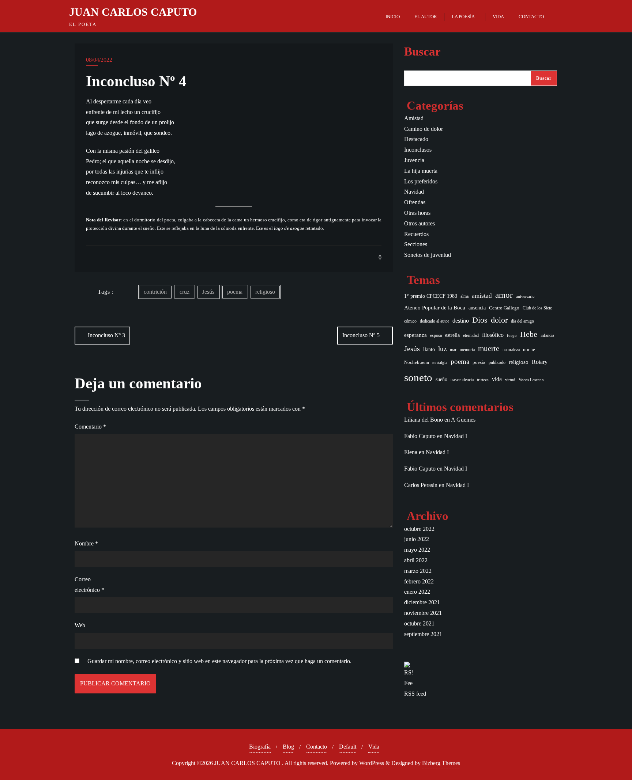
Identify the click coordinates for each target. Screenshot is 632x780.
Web (80, 625)
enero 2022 (417, 592)
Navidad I (455, 436)
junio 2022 (416, 539)
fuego (512, 336)
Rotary (540, 362)
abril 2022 (416, 560)
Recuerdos (416, 234)
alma (464, 296)
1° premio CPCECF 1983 (430, 296)
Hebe (528, 334)
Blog (288, 746)
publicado (497, 362)
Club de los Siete (537, 308)
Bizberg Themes (441, 763)
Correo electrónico (89, 584)
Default (347, 746)
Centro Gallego (504, 308)
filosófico (493, 335)
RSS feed (415, 693)
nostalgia (439, 363)
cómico (410, 321)
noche (529, 349)
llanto (429, 349)
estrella (452, 335)
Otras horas (417, 213)
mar (453, 349)
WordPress (371, 763)
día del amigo (522, 321)
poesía (479, 362)
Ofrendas (414, 202)
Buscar (422, 52)
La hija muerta (420, 171)
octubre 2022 (419, 529)
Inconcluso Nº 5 (361, 335)
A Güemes (463, 419)
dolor (499, 320)
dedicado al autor (434, 321)
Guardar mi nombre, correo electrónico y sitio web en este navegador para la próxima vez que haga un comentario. (219, 661)
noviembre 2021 (423, 613)
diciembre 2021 (422, 602)
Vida (373, 746)
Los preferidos (420, 181)
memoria (467, 349)
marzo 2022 (418, 571)
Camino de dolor (423, 129)
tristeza (483, 380)
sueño (441, 379)
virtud (510, 380)
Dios (480, 320)
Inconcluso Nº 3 (106, 335)
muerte (488, 348)
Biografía (260, 746)
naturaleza (511, 349)
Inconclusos (418, 150)
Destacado (416, 139)
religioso (265, 292)
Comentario (90, 426)
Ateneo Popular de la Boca (434, 308)
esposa (436, 335)
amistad (482, 295)
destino (460, 320)
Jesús (208, 292)
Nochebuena (416, 362)
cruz (184, 292)
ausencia (477, 308)
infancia (547, 335)
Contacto (316, 746)
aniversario (525, 296)
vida (497, 379)
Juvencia (414, 160)
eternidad (471, 335)
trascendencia (462, 379)
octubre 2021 (419, 623)
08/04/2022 (99, 60)
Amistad (414, 118)
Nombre (86, 543)
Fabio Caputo (420, 436)
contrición (155, 292)
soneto (418, 377)
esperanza (415, 335)
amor (504, 295)
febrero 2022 (419, 581)
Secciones (415, 244)
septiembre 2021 (423, 634)
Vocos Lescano (531, 380)
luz (442, 349)
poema (234, 292)
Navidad (414, 192)
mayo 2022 (417, 550)
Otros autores (419, 223)
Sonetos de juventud (427, 255)
